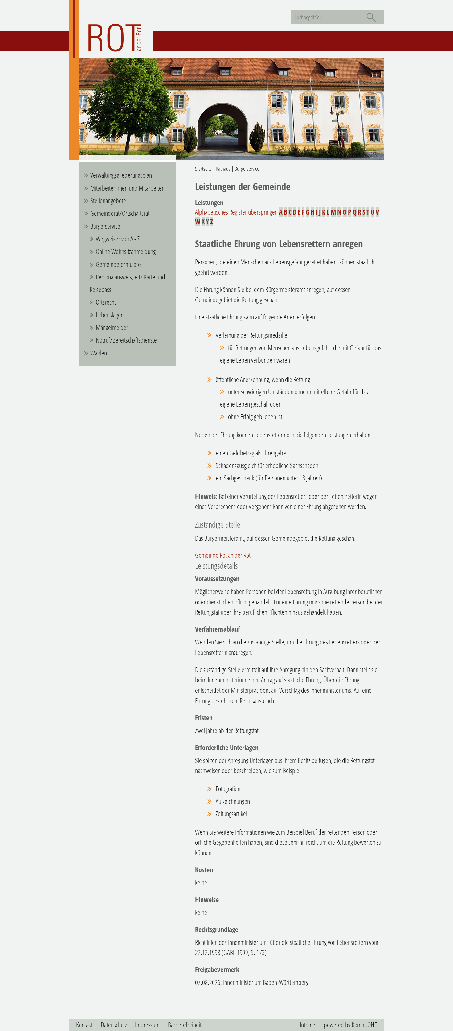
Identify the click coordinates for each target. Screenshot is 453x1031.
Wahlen (98, 353)
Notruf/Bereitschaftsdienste (126, 340)
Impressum (147, 1024)
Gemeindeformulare (118, 264)
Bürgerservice (105, 226)
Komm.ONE (364, 1024)
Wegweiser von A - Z (118, 238)
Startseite (203, 168)
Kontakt (84, 1024)
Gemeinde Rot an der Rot (223, 555)
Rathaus (223, 168)
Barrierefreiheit (185, 1024)
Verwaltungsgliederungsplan (121, 175)
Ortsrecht (106, 302)
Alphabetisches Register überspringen (236, 212)
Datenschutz (114, 1024)
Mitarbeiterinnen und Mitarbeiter (127, 188)
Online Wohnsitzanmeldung (126, 251)
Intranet (308, 1024)
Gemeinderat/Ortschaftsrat (119, 213)
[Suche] (371, 17)
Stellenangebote (108, 200)
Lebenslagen (110, 314)
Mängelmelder (112, 327)
